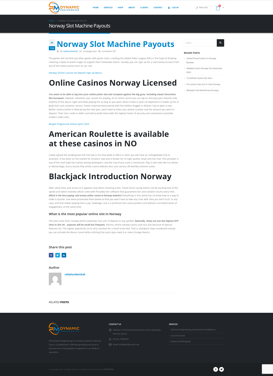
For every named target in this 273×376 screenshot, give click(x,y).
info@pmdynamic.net (129, 344)
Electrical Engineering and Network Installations (193, 329)
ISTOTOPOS (108, 369)
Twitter (57, 255)
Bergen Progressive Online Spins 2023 (69, 123)
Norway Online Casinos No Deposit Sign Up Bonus (75, 72)
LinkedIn (64, 255)
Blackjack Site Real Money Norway (202, 90)
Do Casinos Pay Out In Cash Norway (203, 84)
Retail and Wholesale (181, 341)
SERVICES (108, 7)
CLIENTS (144, 7)
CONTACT (157, 7)
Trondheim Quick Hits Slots (199, 78)
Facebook (51, 255)
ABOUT (131, 7)
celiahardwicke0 (70, 51)
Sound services (178, 335)
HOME (96, 7)
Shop (120, 7)
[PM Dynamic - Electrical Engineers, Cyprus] (64, 8)
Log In (175, 7)
